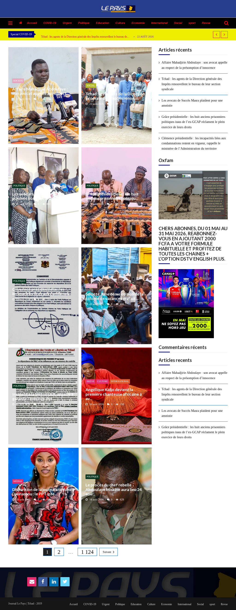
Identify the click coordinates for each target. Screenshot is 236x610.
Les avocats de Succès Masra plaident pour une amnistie (38, 196)
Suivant (107, 552)
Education (102, 23)
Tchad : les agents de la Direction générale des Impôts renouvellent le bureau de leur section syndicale (192, 84)
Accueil (32, 23)
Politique (83, 23)
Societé (18, 80)
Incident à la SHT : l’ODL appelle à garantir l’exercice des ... (42, 396)
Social (178, 23)
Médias (17, 481)
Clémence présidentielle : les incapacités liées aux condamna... (42, 291)
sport (192, 23)
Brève (90, 381)
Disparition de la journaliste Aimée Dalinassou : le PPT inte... (43, 491)
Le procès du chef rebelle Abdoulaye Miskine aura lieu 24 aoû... (114, 489)
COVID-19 (49, 23)
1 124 (87, 552)
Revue (206, 23)
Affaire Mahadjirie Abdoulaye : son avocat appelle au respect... (40, 91)
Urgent (67, 23)
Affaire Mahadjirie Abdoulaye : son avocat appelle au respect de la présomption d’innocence (194, 65)
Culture (120, 23)
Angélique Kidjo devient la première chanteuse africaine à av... (114, 394)
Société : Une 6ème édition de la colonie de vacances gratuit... (114, 296)
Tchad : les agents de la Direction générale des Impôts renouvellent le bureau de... (85, 36)
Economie (138, 23)
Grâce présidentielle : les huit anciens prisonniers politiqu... (112, 196)
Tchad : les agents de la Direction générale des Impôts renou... (115, 96)
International (159, 23)
